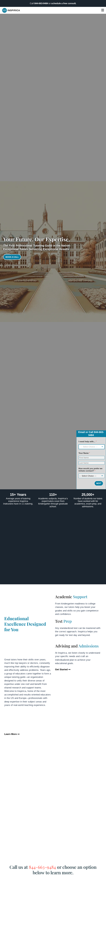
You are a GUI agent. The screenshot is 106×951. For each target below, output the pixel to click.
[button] (63, 10)
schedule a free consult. (63, 3)
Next (98, 483)
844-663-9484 (41, 3)
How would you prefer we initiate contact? (90, 469)
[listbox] (92, 446)
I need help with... (87, 441)
